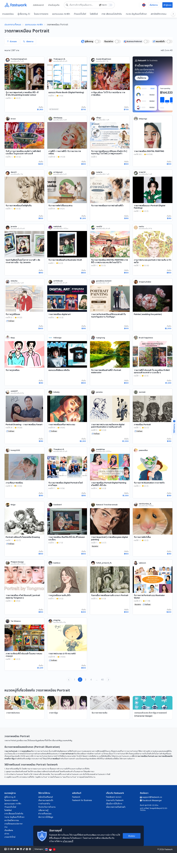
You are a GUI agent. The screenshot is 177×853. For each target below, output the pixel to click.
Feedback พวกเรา (113, 797)
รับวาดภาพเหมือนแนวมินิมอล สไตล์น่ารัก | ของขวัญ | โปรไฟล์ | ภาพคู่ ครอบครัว (109, 152)
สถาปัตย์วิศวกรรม (158, 13)
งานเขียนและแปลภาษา (13, 824)
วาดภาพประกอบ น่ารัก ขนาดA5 (62, 653)
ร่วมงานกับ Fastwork (114, 800)
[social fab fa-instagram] (8, 849)
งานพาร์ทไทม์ (9, 837)
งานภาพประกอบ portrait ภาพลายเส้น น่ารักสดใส (152, 261)
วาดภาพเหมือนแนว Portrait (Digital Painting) (149, 206)
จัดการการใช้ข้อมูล (45, 817)
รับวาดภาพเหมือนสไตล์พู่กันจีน (19, 205)
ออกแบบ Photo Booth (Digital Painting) (66, 92)
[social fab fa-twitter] (14, 849)
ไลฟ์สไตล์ (94, 13)
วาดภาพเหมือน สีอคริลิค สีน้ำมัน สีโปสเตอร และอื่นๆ (66, 538)
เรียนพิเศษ (8, 830)
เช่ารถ (6, 834)
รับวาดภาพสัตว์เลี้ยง (142, 537)
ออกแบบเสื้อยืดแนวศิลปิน (59, 370)
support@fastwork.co (152, 797)
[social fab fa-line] (5, 849)
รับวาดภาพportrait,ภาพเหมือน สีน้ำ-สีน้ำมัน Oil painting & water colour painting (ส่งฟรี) (22, 94)
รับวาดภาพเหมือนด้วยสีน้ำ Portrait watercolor (106, 371)
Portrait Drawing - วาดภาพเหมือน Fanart (24, 424)
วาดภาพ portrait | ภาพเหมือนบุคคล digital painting (109, 538)
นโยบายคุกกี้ (68, 841)
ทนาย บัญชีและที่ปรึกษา (136, 13)
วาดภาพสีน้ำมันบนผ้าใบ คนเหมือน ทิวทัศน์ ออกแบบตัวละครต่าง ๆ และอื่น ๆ (152, 371)
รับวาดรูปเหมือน (12, 370)
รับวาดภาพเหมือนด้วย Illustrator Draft (65, 260)
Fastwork (76, 797)
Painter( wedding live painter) (148, 314)
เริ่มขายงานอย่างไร (45, 800)
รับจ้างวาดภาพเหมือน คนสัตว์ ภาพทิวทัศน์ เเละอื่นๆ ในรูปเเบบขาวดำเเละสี (23, 152)
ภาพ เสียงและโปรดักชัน (112, 13)
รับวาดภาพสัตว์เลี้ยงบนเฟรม (60, 205)
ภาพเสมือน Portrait (142, 424)
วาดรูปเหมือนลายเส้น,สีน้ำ (59, 595)
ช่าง (5, 827)
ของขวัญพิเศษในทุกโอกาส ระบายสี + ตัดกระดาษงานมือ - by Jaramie (23, 261)
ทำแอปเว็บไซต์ (80, 13)
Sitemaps (38, 849)
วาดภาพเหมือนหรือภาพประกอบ (61, 424)
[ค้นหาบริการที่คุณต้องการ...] (67, 5)
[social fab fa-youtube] (18, 849)
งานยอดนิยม (8, 13)
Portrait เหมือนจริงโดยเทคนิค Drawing (23, 537)
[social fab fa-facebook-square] (11, 849)
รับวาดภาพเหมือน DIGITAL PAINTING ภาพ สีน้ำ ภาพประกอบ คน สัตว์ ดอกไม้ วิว (109, 261)
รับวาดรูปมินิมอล (13, 314)
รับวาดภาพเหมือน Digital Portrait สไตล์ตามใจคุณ (65, 483)
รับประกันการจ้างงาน (46, 807)
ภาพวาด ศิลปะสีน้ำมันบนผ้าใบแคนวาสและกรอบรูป (24, 654)
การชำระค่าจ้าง (44, 804)
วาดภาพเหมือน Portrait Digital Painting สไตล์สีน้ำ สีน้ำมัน (108, 483)
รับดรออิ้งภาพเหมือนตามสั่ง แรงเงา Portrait (109, 595)
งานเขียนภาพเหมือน (14, 482)
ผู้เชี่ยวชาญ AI (24, 13)
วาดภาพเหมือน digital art (59, 314)
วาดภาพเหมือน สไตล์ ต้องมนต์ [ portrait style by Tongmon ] (23, 596)
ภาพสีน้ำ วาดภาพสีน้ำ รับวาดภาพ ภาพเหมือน (64, 152)
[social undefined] (27, 849)
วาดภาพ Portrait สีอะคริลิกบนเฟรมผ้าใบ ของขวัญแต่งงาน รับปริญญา (108, 315)
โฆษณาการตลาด (41, 13)
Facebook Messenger (152, 800)
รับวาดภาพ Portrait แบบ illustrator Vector (149, 596)
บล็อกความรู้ (43, 810)
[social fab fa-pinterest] (30, 849)
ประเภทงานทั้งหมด (12, 24)
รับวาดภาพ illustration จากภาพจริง (149, 482)
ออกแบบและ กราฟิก (61, 13)
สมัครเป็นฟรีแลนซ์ (45, 797)
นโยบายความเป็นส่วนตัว (115, 807)
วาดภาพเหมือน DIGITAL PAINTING (149, 151)
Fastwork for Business (82, 800)
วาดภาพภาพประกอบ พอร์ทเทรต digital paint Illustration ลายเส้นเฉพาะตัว (107, 425)
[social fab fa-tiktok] (24, 849)
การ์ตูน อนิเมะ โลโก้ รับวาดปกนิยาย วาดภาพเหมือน (108, 93)
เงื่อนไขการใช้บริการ (114, 804)
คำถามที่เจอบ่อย (44, 813)
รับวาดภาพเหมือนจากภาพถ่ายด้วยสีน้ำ (107, 205)
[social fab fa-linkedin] (21, 849)
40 (102, 679)
